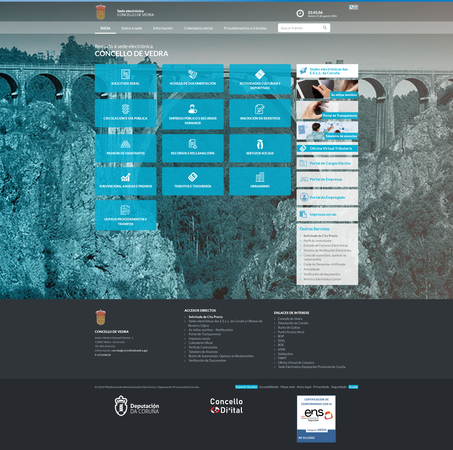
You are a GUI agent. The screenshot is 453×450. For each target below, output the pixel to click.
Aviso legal (304, 387)
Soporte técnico (246, 387)
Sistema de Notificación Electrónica (327, 250)
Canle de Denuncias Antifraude (324, 264)
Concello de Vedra (290, 319)
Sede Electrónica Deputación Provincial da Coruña (312, 367)
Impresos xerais (199, 338)
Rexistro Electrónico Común (322, 279)
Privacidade (321, 387)
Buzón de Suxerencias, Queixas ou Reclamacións (221, 356)
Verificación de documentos (322, 274)
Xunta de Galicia (289, 327)
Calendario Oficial (201, 343)
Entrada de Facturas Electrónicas (326, 245)
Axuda (353, 387)
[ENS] (316, 422)
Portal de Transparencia (205, 334)
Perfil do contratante (317, 241)
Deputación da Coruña (293, 323)
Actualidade (312, 269)
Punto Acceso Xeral (291, 332)
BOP (281, 336)
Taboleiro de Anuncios (203, 352)
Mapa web (288, 387)
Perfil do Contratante (203, 347)
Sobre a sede (132, 28)
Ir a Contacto (103, 354)
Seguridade (339, 387)
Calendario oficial (198, 28)
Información (163, 28)
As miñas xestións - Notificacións (211, 330)
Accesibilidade (269, 387)
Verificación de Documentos (207, 360)
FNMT (282, 358)
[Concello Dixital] (226, 409)
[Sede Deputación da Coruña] (137, 409)
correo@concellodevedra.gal (129, 350)
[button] (353, 7)
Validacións (285, 354)
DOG (281, 341)
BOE (281, 345)
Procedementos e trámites (245, 28)
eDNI (281, 349)
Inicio (105, 28)
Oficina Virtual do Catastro (296, 362)
